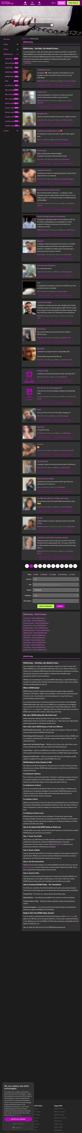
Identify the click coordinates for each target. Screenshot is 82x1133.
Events (6, 44)
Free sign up (73, 3)
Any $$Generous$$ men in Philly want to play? (52, 498)
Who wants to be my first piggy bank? (49, 388)
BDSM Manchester (35, 1115)
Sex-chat (7, 39)
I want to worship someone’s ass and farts (51, 216)
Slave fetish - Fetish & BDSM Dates (34, 621)
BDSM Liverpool (34, 1118)
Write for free (45, 85)
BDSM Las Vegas (59, 1115)
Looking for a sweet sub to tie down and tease (52, 537)
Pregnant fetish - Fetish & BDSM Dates (35, 623)
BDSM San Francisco (60, 1118)
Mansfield (72, 526)
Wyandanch (68, 272)
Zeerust (39, 398)
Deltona (69, 254)
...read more (27, 63)
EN (53, 3)
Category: (28, 595)
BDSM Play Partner (11, 72)
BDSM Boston (58, 1121)
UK (68, 100)
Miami (63, 487)
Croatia (69, 81)
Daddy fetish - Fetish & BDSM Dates (35, 650)
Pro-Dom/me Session (12, 85)
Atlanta (67, 159)
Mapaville (64, 377)
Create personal (45, 606)
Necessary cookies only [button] (18, 1123)
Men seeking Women (12, 94)
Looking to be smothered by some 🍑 (49, 131)
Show (29, 574)
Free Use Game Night (44, 302)
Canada (71, 316)
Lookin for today (42, 371)
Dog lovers (40, 427)
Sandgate (70, 179)
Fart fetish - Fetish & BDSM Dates (34, 618)
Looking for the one (43, 70)
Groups (6, 130)
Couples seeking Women (13, 121)
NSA (6, 81)
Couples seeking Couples (13, 126)
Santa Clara (69, 120)
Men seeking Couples (12, 99)
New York (68, 337)
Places (6, 49)
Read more (18, 1115)
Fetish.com (31, 709)
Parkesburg (65, 139)
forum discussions (29, 867)
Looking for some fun (44, 170)
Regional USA (58, 1106)
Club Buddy (9, 67)
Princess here (41, 150)
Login (61, 3)
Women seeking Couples (13, 112)
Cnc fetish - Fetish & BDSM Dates (34, 640)
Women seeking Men (12, 103)
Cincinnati (69, 359)
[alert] (18, 1106)
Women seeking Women (13, 108)
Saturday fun (41, 329)
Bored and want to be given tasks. (48, 190)
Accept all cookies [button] (18, 1119)
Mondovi (68, 433)
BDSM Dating (8, 54)
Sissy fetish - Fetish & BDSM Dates (34, 635)
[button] (18, 1128)
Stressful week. (42, 113)
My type (39, 518)
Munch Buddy (9, 63)
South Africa (72, 396)
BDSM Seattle (58, 1130)
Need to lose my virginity (45, 478)
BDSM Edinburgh (35, 1124)
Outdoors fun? (42, 92)
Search (60, 606)
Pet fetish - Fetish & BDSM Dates (34, 645)
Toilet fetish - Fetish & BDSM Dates (34, 642)
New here (40, 241)
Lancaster (64, 291)
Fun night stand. (42, 461)
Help (38, 283)
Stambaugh (65, 416)
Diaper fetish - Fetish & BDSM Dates (35, 625)
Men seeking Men (11, 90)
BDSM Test (58, 844)
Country (28, 579)
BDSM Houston (58, 1124)
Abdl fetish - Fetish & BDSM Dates (34, 637)
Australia (65, 179)
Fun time (40, 444)
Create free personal (63, 85)
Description (27, 601)
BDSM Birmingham (35, 1111)
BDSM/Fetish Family (12, 76)
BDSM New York (59, 1108)
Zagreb (74, 81)
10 (71, 566)
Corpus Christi (69, 450)
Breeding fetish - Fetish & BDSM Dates (35, 628)
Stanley (73, 230)
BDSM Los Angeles (59, 1111)
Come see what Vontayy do (46, 265)
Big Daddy (40, 348)
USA (64, 120)
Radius (29, 590)
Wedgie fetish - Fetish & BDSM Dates (35, 633)
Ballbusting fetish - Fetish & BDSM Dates (36, 630)
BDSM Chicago (58, 1127)
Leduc (39, 318)
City (30, 584)
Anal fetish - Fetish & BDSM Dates (34, 647)
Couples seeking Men (12, 117)
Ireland (40, 1106)
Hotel (39, 409)
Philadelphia (68, 507)
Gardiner (67, 467)
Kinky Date (8, 59)
